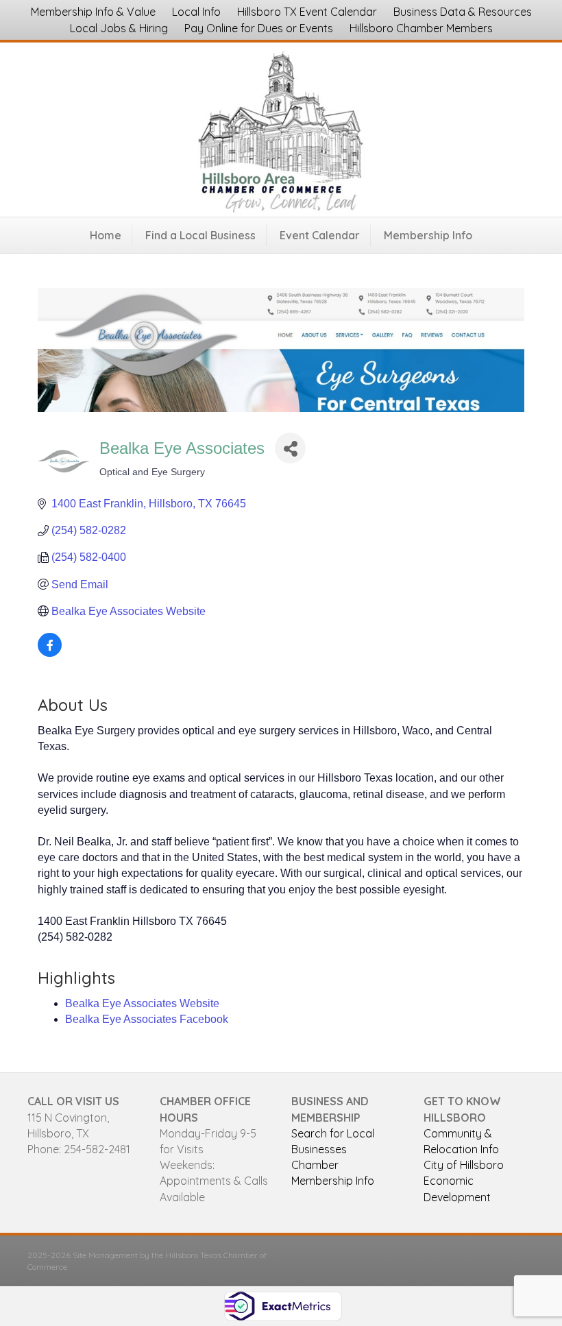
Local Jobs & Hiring (119, 28)
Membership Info (428, 235)
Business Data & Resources (462, 12)
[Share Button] (290, 448)
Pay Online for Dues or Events (258, 28)
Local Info (196, 12)
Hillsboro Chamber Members (421, 28)
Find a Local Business (200, 235)
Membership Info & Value (93, 12)
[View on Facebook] (50, 653)
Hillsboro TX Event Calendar (307, 12)
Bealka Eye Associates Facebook (146, 1019)
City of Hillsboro (464, 1165)
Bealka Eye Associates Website (142, 1003)
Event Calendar (320, 235)
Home (105, 235)
